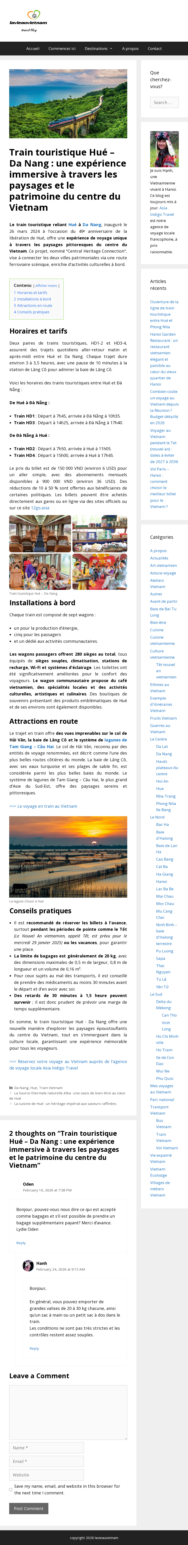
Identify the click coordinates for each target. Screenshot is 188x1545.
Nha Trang (166, 796)
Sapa (160, 958)
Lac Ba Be (165, 888)
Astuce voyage (163, 573)
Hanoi (161, 881)
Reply (21, 1242)
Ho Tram (164, 1049)
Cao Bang (164, 859)
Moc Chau (165, 903)
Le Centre (158, 739)
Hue (33, 1087)
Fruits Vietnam (163, 718)
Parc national (162, 1099)
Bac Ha (162, 824)
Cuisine (156, 629)
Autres (156, 594)
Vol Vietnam (167, 1147)
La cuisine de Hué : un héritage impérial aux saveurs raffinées (65, 1103)
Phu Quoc (165, 1078)
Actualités (159, 558)
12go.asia (40, 507)
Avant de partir (163, 601)
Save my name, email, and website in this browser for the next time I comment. (67, 1489)
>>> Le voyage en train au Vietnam (43, 806)
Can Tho (169, 1015)
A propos (130, 48)
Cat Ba (162, 866)
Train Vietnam (51, 1087)
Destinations (96, 48)
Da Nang (21, 1087)
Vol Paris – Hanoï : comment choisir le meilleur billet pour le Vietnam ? (163, 487)
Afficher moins (46, 285)
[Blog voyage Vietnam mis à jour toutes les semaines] (29, 20)
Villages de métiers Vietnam (160, 1189)
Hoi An (162, 781)
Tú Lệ (161, 979)
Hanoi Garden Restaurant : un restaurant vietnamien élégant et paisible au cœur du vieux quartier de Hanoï (164, 359)
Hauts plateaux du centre (167, 767)
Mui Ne (162, 1071)
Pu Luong (164, 951)
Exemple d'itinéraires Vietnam (161, 704)
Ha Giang (164, 874)
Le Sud (156, 994)
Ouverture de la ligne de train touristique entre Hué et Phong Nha (164, 314)
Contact (155, 48)
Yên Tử (162, 986)
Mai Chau (165, 896)
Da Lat (162, 746)
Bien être (158, 622)
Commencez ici (62, 48)
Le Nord (157, 817)
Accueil (32, 48)
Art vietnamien (163, 565)
